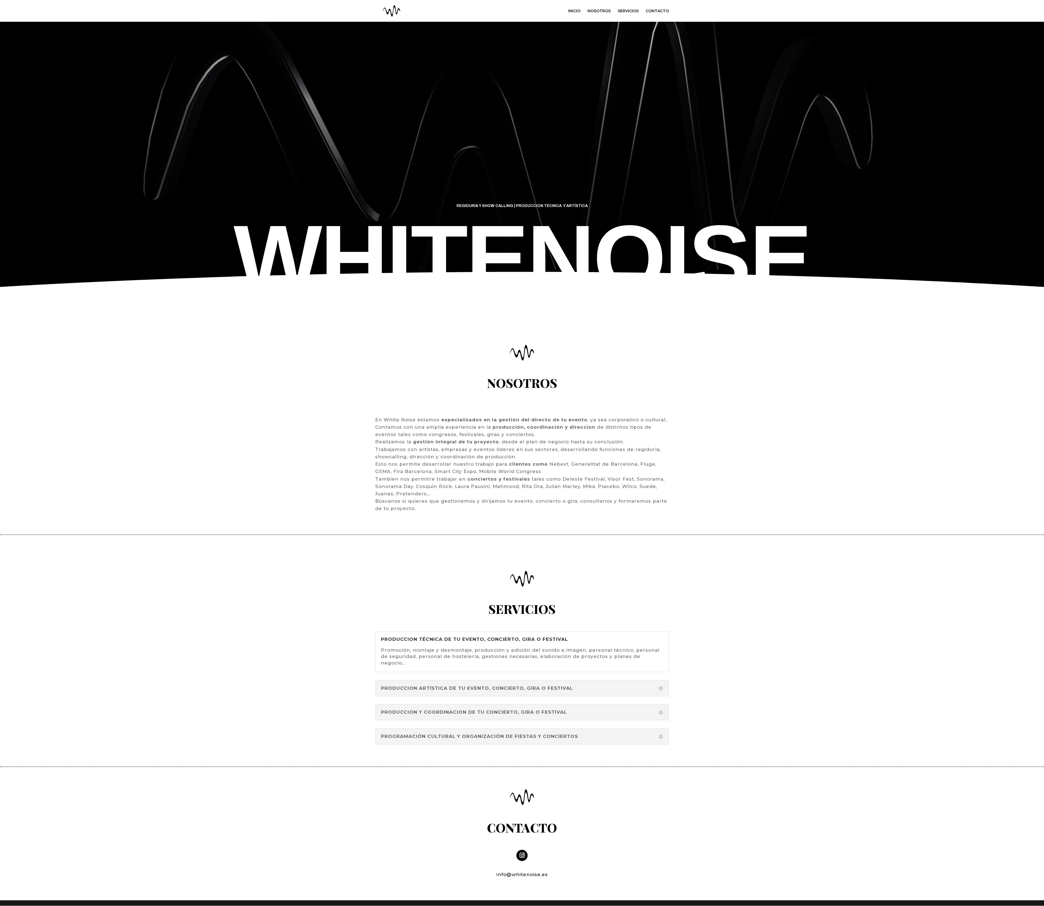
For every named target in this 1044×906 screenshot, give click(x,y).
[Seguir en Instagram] (522, 855)
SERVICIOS (628, 11)
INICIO (574, 11)
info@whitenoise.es (522, 874)
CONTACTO (657, 11)
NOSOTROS (599, 11)
